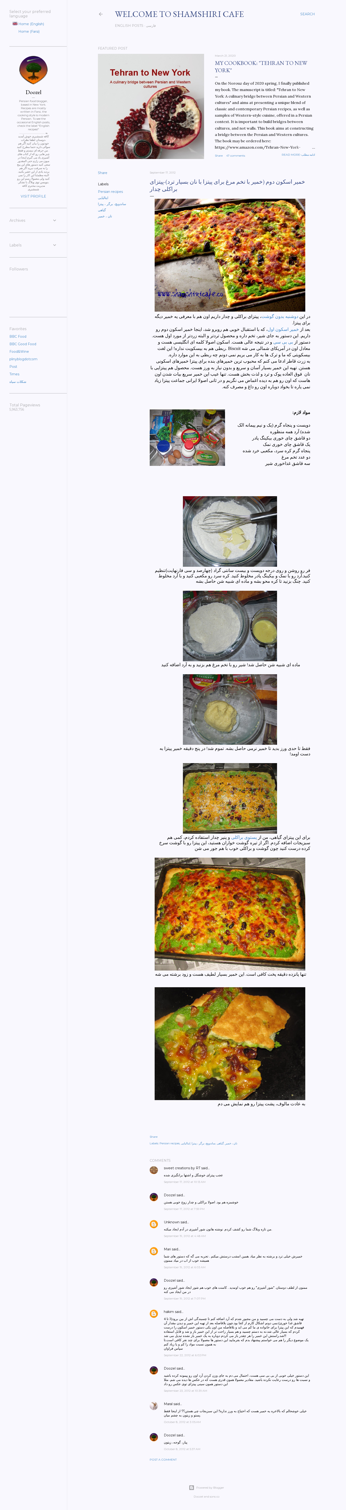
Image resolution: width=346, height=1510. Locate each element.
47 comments (235, 155)
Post (13, 367)
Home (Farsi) (28, 31)
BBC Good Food (22, 344)
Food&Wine (19, 351)
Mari (167, 1249)
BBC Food (17, 336)
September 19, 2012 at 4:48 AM (185, 1236)
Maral (168, 1404)
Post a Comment (163, 1459)
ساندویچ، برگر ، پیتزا (112, 204)
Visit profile (33, 196)
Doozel (170, 1195)
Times (14, 374)
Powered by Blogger (210, 1487)
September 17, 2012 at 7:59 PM (184, 1209)
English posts (129, 26)
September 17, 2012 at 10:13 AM (184, 1182)
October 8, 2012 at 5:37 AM (182, 1449)
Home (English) (30, 24)
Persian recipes (110, 192)
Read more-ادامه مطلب (298, 154)
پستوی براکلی (244, 837)
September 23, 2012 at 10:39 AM (185, 1390)
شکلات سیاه (17, 382)
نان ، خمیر (105, 216)
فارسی (151, 26)
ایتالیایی (103, 198)
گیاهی (102, 210)
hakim (169, 1312)
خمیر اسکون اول (283, 329)
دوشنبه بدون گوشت (280, 316)
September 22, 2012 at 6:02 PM (185, 1355)
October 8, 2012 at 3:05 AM (182, 1422)
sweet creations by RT (182, 1168)
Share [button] (219, 155)
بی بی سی (283, 342)
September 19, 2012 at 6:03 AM (184, 1267)
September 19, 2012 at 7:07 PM (184, 1298)
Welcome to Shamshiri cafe (179, 14)
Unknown (172, 1222)
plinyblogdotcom (23, 359)
